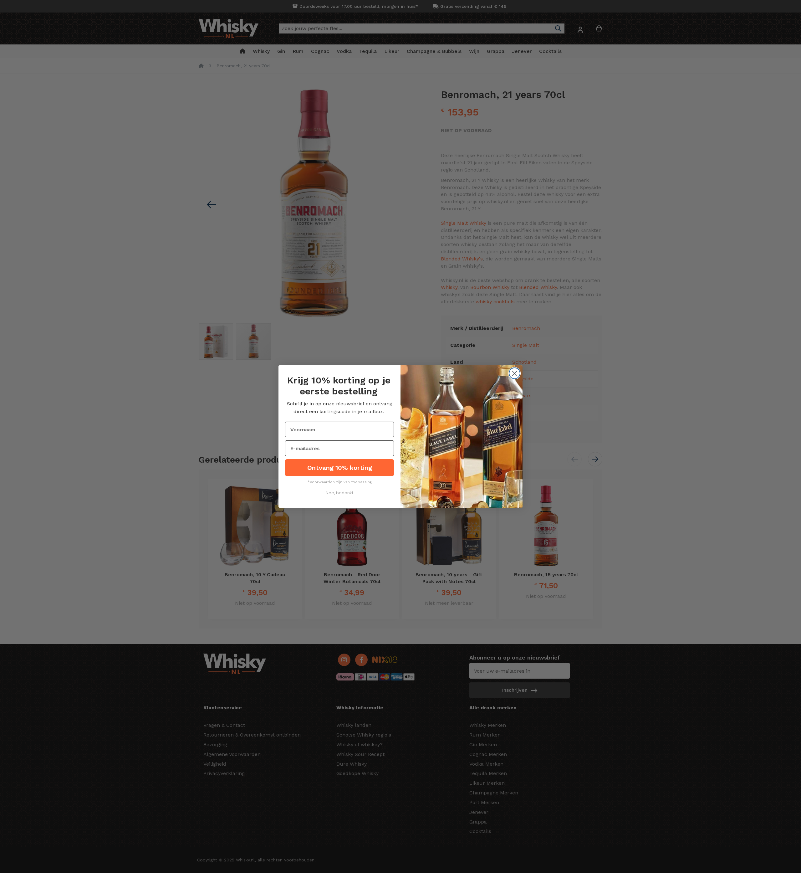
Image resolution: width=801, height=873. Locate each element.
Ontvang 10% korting (339, 467)
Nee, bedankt (339, 493)
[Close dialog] (514, 373)
